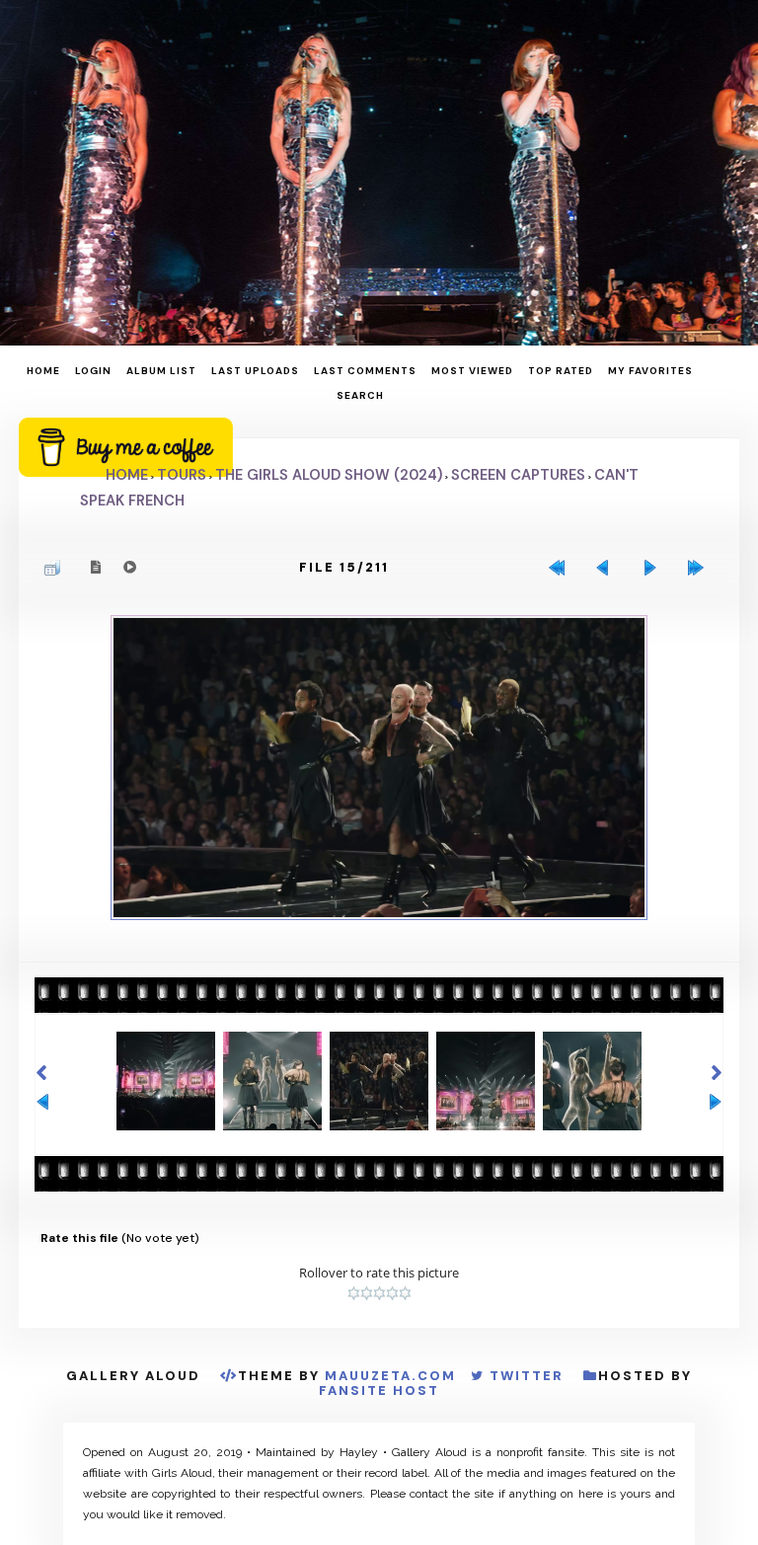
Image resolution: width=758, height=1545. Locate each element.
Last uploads (255, 370)
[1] (353, 1293)
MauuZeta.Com (390, 1375)
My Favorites (650, 370)
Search (360, 395)
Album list (161, 370)
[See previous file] (608, 567)
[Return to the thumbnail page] (57, 567)
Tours (181, 475)
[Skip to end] (700, 567)
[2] (366, 1293)
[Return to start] (561, 567)
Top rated (560, 370)
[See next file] (654, 567)
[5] (405, 1293)
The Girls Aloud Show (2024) (328, 475)
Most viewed (472, 370)
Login (93, 370)
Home (43, 370)
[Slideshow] (131, 567)
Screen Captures (518, 475)
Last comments (365, 370)
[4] (392, 1293)
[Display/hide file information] (97, 567)
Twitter (527, 1375)
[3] (379, 1293)
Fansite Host (379, 1390)
